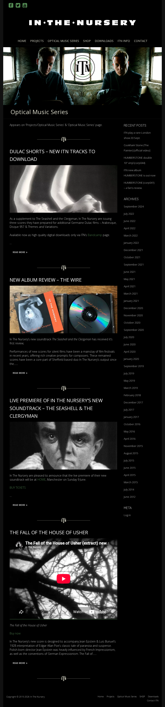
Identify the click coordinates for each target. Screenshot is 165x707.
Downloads (104, 41)
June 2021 (129, 272)
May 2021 (129, 279)
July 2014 (129, 489)
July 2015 (129, 460)
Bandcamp (95, 235)
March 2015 (131, 482)
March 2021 (131, 293)
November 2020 (133, 315)
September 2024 (134, 206)
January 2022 (131, 243)
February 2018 (132, 395)
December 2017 (133, 402)
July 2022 (129, 214)
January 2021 (131, 301)
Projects (37, 41)
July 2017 (129, 409)
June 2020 (129, 344)
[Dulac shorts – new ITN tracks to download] (63, 167)
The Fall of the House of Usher (49, 532)
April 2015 (129, 475)
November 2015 (133, 446)
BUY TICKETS (18, 487)
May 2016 (129, 431)
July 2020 (129, 337)
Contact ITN (153, 700)
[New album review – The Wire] (63, 287)
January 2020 (131, 359)
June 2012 (129, 497)
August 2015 (131, 453)
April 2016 (129, 438)
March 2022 (131, 235)
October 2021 (132, 257)
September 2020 (134, 330)
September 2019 (134, 366)
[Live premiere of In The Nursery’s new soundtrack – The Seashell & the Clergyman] (63, 424)
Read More (19, 252)
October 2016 (132, 424)
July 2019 (129, 373)
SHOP (87, 41)
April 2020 (129, 351)
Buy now (15, 633)
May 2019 (129, 380)
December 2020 (133, 308)
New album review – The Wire (46, 279)
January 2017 (131, 417)
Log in (127, 515)
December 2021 (133, 250)
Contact (140, 41)
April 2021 (129, 286)
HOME (41, 479)
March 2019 (131, 388)
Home (22, 41)
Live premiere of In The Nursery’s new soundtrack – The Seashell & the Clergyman (56, 408)
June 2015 (129, 468)
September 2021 (134, 264)
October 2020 (132, 322)
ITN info (124, 41)
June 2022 (129, 221)
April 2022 (129, 228)
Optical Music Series (63, 41)
